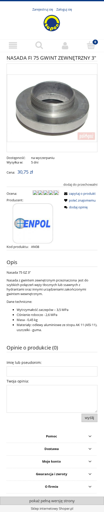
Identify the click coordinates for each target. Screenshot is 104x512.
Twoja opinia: (18, 381)
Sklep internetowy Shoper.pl (52, 508)
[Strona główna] (52, 22)
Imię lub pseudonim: (24, 362)
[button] (13, 45)
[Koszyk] (91, 45)
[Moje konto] (65, 45)
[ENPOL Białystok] (33, 223)
